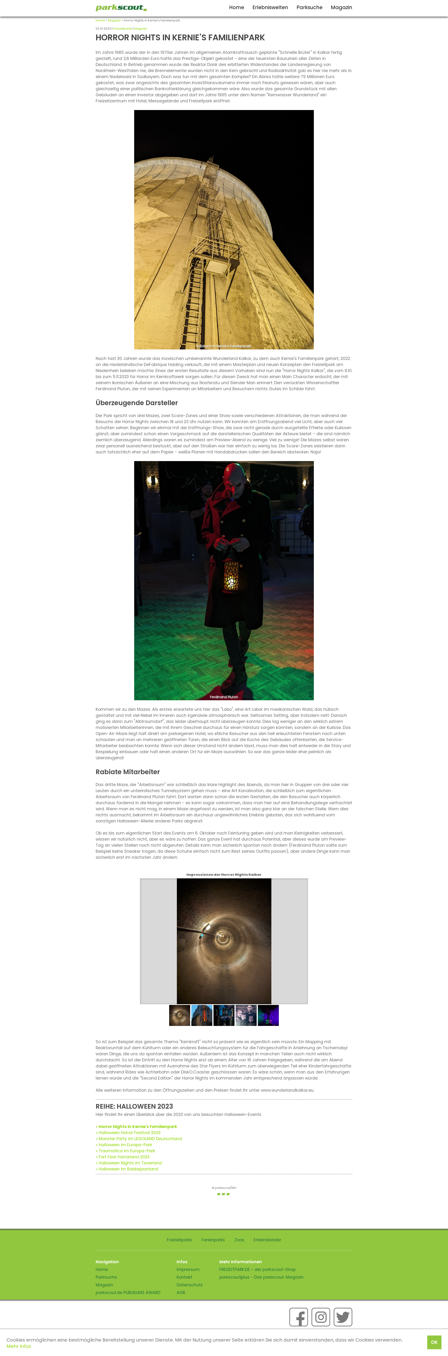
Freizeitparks (122, 29)
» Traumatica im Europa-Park (125, 1151)
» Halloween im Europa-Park (124, 1145)
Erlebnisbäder (267, 1240)
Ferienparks (213, 1240)
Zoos (239, 1240)
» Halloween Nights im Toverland (129, 1163)
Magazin (341, 7)
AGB (181, 1292)
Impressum (188, 1269)
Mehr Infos (19, 1346)
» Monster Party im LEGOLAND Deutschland (139, 1139)
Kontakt (184, 1277)
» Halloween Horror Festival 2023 (128, 1132)
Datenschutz (190, 1285)
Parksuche (309, 7)
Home (236, 7)
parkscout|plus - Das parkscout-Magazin (261, 1277)
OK (434, 1342)
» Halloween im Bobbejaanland (127, 1169)
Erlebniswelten (270, 7)
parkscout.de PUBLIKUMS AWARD (128, 1292)
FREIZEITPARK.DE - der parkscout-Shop (257, 1269)
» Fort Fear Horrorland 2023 (123, 1157)
